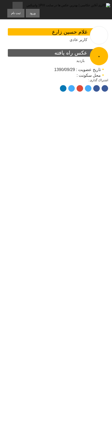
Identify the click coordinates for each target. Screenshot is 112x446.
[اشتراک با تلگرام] (105, 88)
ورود (33, 13)
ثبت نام (16, 13)
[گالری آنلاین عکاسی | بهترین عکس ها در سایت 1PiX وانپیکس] (68, 5)
